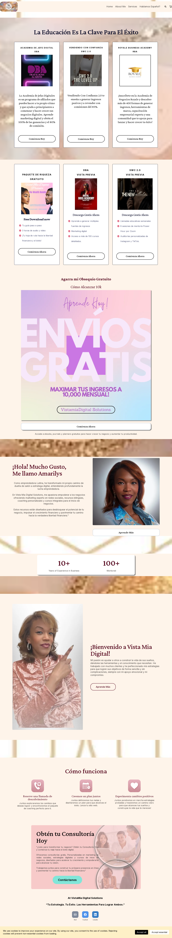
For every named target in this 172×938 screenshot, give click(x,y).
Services (132, 6)
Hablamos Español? (150, 6)
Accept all (141, 932)
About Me (120, 6)
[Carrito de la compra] (170, 6)
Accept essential (159, 932)
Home (109, 6)
